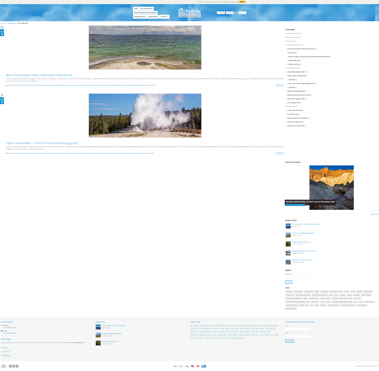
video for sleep (255, 335)
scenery (361, 302)
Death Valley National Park (296, 72)
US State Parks (291, 106)
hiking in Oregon (325, 298)
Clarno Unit (292, 53)
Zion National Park (293, 103)
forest (336, 295)
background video (258, 325)
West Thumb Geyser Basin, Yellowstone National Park (39, 75)
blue (44, 85)
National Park (314, 302)
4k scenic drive (219, 325)
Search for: (288, 274)
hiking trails (343, 298)
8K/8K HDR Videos (139, 17)
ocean (228, 331)
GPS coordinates (366, 295)
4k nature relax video (199, 325)
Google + (17, 366)
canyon (353, 291)
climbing (359, 291)
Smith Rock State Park (295, 122)
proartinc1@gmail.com (9, 333)
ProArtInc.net (13, 85)
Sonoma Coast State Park (296, 126)
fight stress (216, 328)
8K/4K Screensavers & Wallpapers (145, 13)
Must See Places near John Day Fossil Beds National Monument (309, 57)
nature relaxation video (258, 328)
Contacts (163, 17)
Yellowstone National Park (27, 85)
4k (191, 325)
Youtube (13, 366)
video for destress (232, 335)
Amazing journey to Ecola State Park (304, 251)
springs (302, 305)
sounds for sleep (211, 335)
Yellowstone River (362, 305)
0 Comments (151, 85)
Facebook (10, 366)
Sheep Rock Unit (293, 64)
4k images (41, 153)
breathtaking (324, 291)
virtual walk (275, 335)
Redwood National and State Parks (299, 95)
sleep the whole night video (198, 335)
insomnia (242, 328)
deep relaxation (274, 325)
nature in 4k (83, 85)
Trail (307, 305)
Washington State (209, 338)
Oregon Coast (291, 41)
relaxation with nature (244, 331)
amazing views (309, 291)
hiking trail (335, 298)
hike (68, 153)
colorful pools (368, 291)
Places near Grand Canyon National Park (301, 83)
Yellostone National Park (119, 85)
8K (226, 325)
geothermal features (61, 85)
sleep (269, 331)
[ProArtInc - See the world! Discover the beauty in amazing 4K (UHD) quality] (189, 12)
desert (331, 295)
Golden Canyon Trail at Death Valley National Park (310, 202)
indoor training (234, 328)
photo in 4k (90, 85)
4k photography (298, 291)
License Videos (153, 17)
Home (136, 8)
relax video (255, 331)
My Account (221, 12)
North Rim (291, 80)
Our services (6, 351)
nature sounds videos (219, 331)
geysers (64, 153)
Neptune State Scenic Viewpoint (298, 118)
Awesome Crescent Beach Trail (302, 260)
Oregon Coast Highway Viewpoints (303, 233)
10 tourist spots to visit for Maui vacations (305, 224)
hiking (305, 298)
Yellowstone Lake (140, 85)
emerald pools (50, 85)
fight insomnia (208, 328)
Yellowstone (130, 85)
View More (374, 214)
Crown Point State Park (295, 110)
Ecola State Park (293, 114)
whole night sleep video (238, 338)
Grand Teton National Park (296, 91)
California (346, 291)
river (86, 153)
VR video (193, 338)
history (350, 298)
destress (201, 328)
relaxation (234, 331)
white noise (227, 338)
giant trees (356, 295)
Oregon (328, 302)
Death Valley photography (319, 295)
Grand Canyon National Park (297, 76)
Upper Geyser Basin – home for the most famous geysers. (42, 143)
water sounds (219, 338)
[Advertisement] (331, 144)
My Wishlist (229, 12)
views (316, 305)
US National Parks (292, 68)
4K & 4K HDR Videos (146, 8)
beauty (40, 85)
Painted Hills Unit (293, 60)
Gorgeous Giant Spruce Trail (301, 242)
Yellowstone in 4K (122, 153)
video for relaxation (244, 335)
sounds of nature (221, 335)
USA (312, 305)
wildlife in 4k (113, 153)
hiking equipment (314, 298)
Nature (77, 85)
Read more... (280, 85)
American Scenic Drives (293, 33)
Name (287, 325)
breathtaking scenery (336, 291)
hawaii (222, 328)
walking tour (200, 338)
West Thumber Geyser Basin (102, 85)
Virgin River (323, 305)
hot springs (71, 85)
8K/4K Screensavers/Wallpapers (295, 205)
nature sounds (194, 331)
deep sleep (194, 328)
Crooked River (290, 295)
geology (342, 295)
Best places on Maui (293, 37)
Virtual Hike (268, 335)
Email (287, 332)
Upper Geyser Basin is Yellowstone (98, 153)
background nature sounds (244, 325)
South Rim (291, 87)
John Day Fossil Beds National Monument (301, 49)
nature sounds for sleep (206, 331)
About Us (5, 348)
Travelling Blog (6, 355)
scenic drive (263, 331)
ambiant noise (232, 325)
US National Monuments (294, 45)
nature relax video (270, 328)
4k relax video (210, 325)
